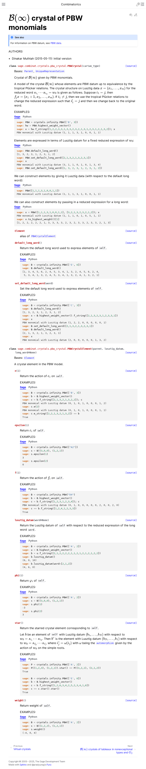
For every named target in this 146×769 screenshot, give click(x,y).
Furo (49, 764)
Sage (17, 116)
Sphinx (23, 764)
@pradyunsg (38, 764)
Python (27, 116)
